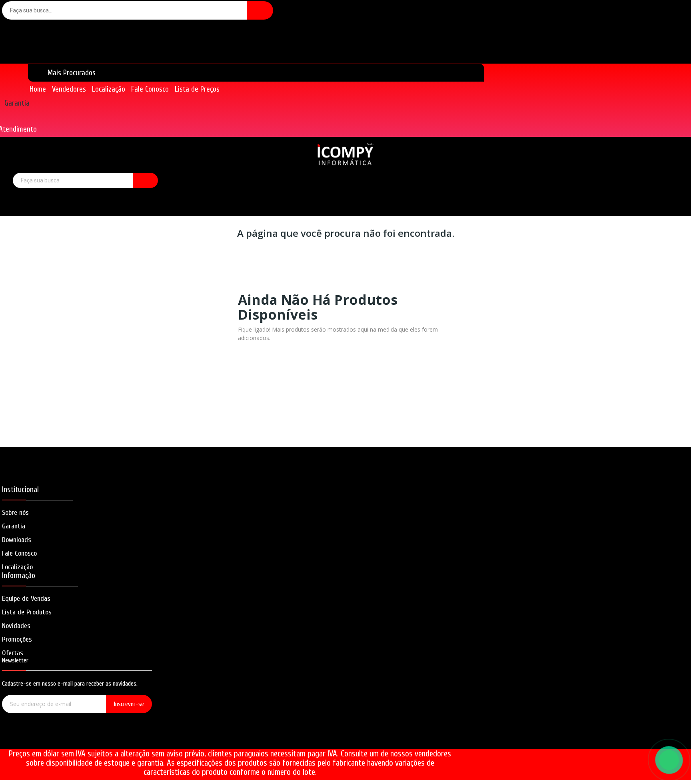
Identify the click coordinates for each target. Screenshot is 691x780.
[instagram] (77, 739)
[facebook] (54, 739)
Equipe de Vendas (26, 598)
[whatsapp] (99, 739)
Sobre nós (15, 512)
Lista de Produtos (27, 612)
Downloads (16, 540)
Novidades (16, 626)
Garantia (17, 103)
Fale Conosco (19, 553)
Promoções (17, 639)
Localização (17, 567)
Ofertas (12, 653)
